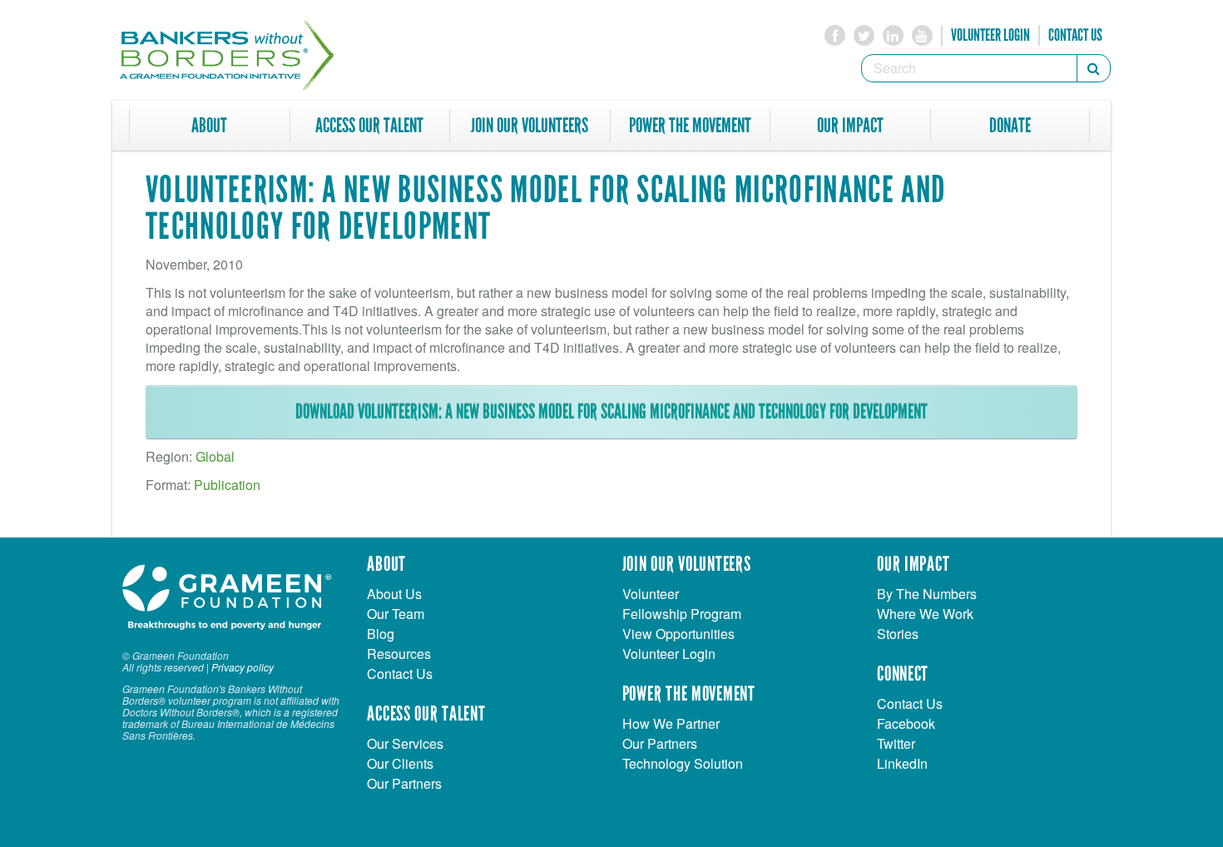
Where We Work (925, 613)
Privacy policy (242, 667)
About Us (394, 593)
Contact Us (1075, 35)
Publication (227, 484)
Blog (380, 633)
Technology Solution (682, 763)
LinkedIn (902, 763)
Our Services (405, 743)
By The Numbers (927, 593)
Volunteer (650, 593)
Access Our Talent (369, 125)
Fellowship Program (681, 613)
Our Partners (404, 783)
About (209, 125)
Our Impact (850, 125)
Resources (399, 653)
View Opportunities (678, 633)
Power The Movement (690, 125)
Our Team (395, 613)
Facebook (906, 723)
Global (215, 456)
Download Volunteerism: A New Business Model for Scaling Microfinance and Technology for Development (611, 412)
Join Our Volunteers (529, 125)
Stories (897, 633)
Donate (1010, 125)
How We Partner (671, 723)
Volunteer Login (990, 35)
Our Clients (400, 763)
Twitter (896, 743)
